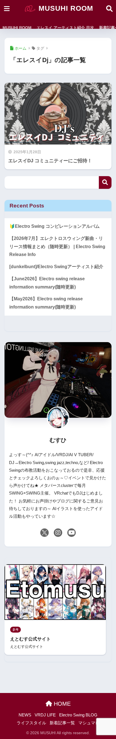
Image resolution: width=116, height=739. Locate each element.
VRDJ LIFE (45, 715)
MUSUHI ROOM (64, 8)
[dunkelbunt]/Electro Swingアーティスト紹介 (56, 266)
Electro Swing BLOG (78, 715)
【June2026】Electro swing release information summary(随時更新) (47, 282)
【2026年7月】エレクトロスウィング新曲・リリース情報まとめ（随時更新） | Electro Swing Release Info (57, 246)
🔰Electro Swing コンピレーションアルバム (54, 226)
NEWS (25, 715)
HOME (61, 704)
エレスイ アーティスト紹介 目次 (65, 27)
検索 (105, 182)
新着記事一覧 (62, 723)
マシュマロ (88, 723)
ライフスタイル (31, 723)
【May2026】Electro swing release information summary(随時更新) (46, 302)
